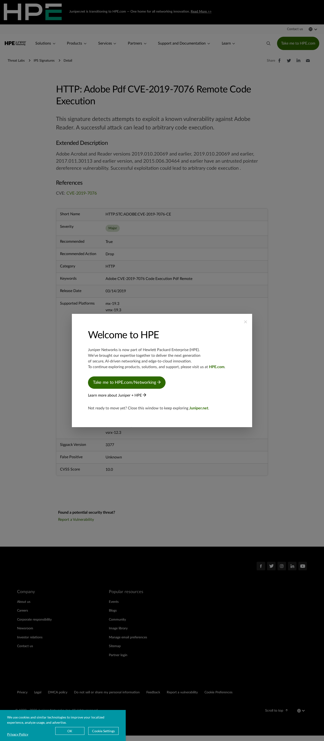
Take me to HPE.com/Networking (125, 382)
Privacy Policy (17, 734)
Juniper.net (198, 408)
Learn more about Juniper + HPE (115, 395)
